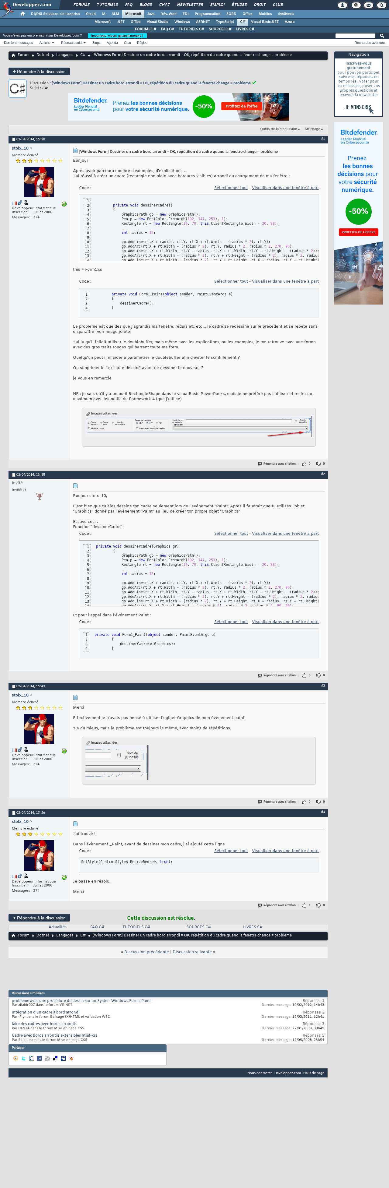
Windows (182, 22)
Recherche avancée (370, 42)
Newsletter (189, 4)
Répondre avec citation (279, 464)
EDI (186, 14)
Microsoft (133, 14)
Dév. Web (168, 14)
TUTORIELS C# (191, 29)
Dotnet (42, 55)
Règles (142, 42)
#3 (323, 686)
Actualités (58, 927)
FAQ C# (167, 29)
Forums (81, 4)
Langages (64, 55)
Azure (290, 22)
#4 (323, 812)
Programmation (207, 14)
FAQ (128, 4)
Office (248, 14)
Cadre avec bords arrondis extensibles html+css (55, 1035)
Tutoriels (107, 4)
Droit (259, 4)
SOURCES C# (220, 29)
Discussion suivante (192, 952)
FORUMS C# (145, 29)
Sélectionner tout (231, 188)
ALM (115, 14)
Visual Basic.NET (265, 22)
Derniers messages (18, 42)
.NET (121, 22)
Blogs (145, 4)
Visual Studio (157, 22)
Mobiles (265, 14)
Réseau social (71, 42)
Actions (45, 42)
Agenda (112, 42)
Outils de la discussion (278, 129)
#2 (323, 474)
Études (239, 4)
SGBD (231, 14)
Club (277, 4)
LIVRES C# (245, 29)
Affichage (312, 129)
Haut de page (313, 1073)
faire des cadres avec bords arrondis (44, 1024)
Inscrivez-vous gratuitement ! (117, 35)
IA (103, 14)
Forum (23, 55)
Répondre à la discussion (39, 71)
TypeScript (225, 22)
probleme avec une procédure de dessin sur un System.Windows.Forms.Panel (81, 1001)
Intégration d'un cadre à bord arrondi (45, 1012)
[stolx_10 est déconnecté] (39, 183)
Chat (164, 4)
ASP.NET (203, 22)
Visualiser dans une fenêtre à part (285, 188)
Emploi (217, 4)
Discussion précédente (146, 952)
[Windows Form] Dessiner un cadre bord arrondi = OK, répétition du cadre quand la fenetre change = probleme (151, 83)
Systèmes (286, 14)
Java (150, 14)
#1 (323, 139)
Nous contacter (259, 1073)
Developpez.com (287, 1073)
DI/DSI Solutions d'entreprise (55, 14)
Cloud (91, 14)
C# (242, 22)
